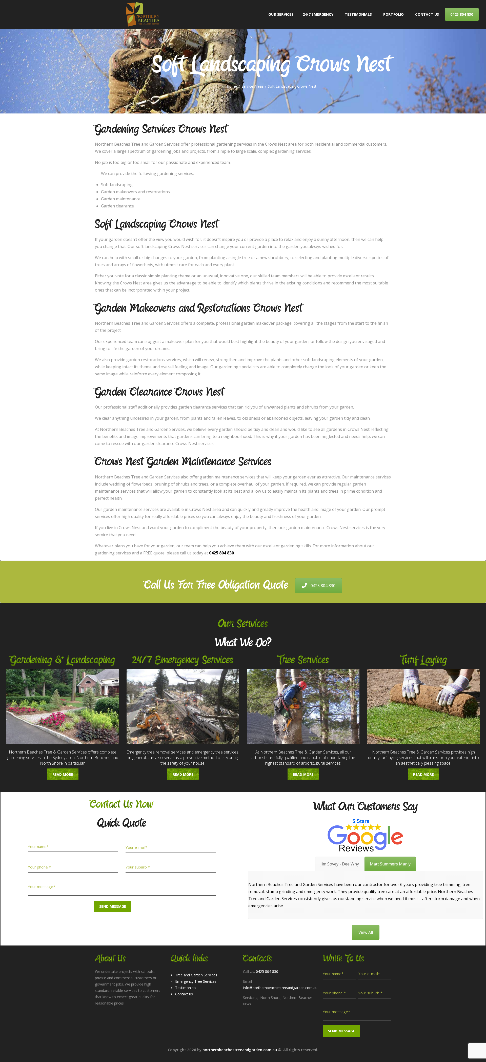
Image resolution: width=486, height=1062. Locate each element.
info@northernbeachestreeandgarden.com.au (280, 987)
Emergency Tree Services (195, 981)
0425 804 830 (323, 585)
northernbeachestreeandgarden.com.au (240, 1049)
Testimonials (185, 987)
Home (232, 86)
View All (365, 932)
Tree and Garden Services (196, 975)
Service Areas (252, 86)
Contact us (184, 994)
